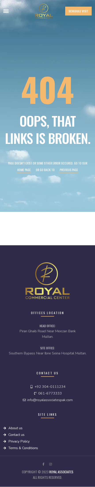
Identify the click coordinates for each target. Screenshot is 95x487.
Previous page (69, 169)
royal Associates (61, 471)
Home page (24, 169)
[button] (78, 11)
